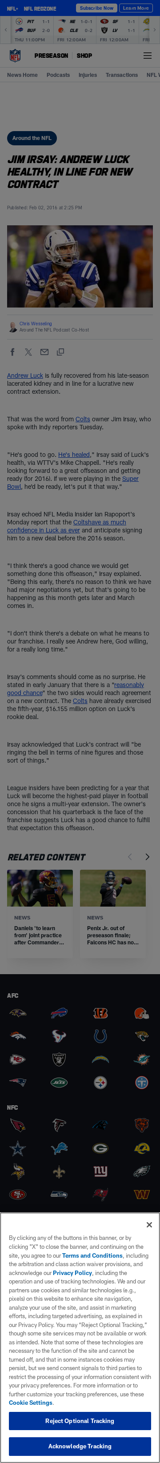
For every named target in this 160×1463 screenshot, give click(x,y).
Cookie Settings (30, 1402)
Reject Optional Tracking (79, 1420)
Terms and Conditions (92, 1255)
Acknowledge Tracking (80, 1446)
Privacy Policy (72, 1272)
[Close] (149, 1225)
